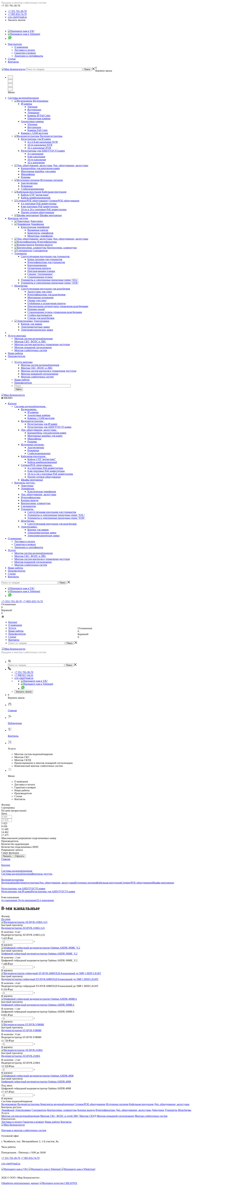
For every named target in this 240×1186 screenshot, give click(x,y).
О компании (21, 47)
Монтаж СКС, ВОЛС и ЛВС (30, 341)
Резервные (33, 450)
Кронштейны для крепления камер (46, 432)
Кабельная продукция (34, 456)
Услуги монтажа (17, 335)
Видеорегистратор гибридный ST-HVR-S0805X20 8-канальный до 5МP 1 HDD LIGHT (49, 986)
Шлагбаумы (28, 520)
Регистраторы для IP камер (42, 424)
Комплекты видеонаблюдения (57, 1104)
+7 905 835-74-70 (17, 14)
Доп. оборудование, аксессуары (39, 429)
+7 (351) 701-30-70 (11, 601)
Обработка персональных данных (20, 1183)
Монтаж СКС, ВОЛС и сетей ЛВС (59, 1116)
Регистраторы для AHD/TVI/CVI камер (49, 427)
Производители (16, 356)
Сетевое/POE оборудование (37, 465)
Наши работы (15, 353)
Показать (7, 856)
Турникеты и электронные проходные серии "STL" (56, 515)
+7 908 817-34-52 (23, 675)
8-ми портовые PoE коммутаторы (46, 471)
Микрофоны (34, 438)
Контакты (13, 61)
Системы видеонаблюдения (30, 406)
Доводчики (27, 485)
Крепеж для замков (38, 529)
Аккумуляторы (35, 447)
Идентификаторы (30, 497)
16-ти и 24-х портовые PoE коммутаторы (50, 474)
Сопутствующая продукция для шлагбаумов (52, 523)
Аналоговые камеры (38, 415)
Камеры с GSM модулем (41, 418)
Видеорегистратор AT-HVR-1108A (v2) (23, 934)
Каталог (12, 403)
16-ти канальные (27, 900)
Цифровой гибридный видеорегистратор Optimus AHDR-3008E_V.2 (39, 960)
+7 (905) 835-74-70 (32, 601)
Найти (19, 389)
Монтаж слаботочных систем (30, 350)
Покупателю (15, 44)
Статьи (12, 58)
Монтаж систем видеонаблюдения (33, 338)
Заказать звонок (24, 692)
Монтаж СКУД (22, 760)
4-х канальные (9, 900)
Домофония (28, 488)
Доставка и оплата (24, 50)
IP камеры (33, 412)
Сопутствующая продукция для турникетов (51, 512)
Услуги (12, 550)
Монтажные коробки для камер (44, 435)
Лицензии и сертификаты (28, 55)
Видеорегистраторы (33, 421)
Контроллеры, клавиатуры (35, 503)
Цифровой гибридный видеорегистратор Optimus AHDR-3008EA (37, 1011)
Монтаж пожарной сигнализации (33, 347)
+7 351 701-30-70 (17, 11)
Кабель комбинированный (42, 462)
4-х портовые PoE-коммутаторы (45, 468)
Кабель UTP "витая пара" (41, 459)
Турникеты (28, 509)
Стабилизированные (38, 453)
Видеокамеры (29, 409)
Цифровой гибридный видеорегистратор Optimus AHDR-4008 (36, 1088)
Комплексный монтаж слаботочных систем (38, 766)
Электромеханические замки (43, 535)
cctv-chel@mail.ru (17, 17)
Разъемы (32, 441)
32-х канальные (45, 900)
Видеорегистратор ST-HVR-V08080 (21, 1037)
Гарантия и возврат (25, 53)
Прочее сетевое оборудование (44, 476)
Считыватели (28, 506)
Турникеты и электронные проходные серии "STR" (56, 518)
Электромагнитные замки (41, 532)
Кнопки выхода (29, 500)
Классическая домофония (41, 491)
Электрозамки (29, 526)
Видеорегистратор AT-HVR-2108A (20, 1062)
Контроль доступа (25, 482)
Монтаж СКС (22, 757)
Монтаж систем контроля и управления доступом (42, 344)
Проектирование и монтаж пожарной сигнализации (43, 763)
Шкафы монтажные (32, 479)
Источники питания (33, 444)
